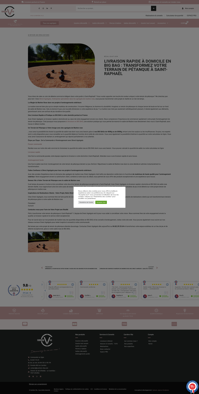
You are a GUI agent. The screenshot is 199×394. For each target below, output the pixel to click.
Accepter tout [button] (101, 202)
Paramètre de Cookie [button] (86, 202)
